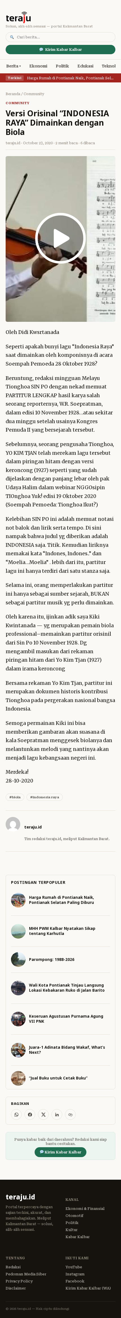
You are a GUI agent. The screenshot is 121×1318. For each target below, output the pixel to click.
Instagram (75, 1274)
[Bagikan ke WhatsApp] (16, 1114)
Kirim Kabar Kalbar (63, 49)
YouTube (74, 1267)
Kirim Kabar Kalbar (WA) (88, 1288)
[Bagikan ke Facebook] (29, 1114)
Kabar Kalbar (78, 1237)
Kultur (72, 1230)
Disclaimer (16, 1288)
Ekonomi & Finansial (85, 1208)
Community (34, 94)
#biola (15, 797)
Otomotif (74, 1216)
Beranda (13, 94)
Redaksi (13, 1267)
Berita (12, 66)
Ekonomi (38, 66)
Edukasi (85, 66)
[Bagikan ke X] (43, 1114)
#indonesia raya (44, 797)
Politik (62, 66)
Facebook (75, 1281)
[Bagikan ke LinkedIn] (56, 1114)
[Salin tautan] (70, 1114)
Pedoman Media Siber (26, 1274)
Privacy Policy (19, 1281)
